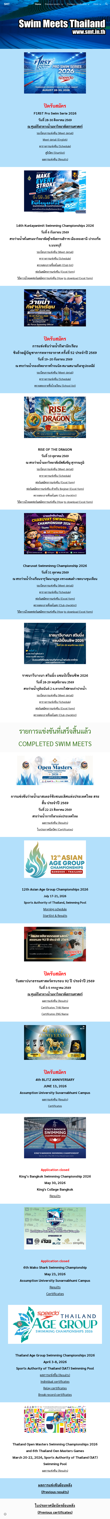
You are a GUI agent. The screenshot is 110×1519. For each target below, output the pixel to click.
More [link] (95, 4)
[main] (55, 131)
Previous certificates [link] (77, 4)
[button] (106, 4)
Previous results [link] (52, 4)
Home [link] (38, 4)
